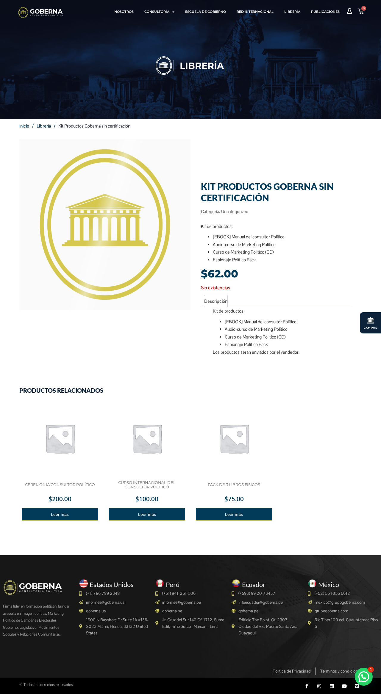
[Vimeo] (357, 686)
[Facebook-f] (307, 686)
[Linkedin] (332, 686)
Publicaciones (325, 12)
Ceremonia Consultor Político (60, 484)
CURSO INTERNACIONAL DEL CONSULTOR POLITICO (147, 484)
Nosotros (124, 12)
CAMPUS (370, 327)
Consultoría (156, 12)
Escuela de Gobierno (205, 12)
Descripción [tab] (215, 301)
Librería (292, 12)
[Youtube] (344, 686)
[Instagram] (319, 686)
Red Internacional (255, 12)
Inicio (24, 126)
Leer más (60, 514)
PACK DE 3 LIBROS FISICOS (234, 484)
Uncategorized (234, 211)
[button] (364, 677)
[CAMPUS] (370, 320)
